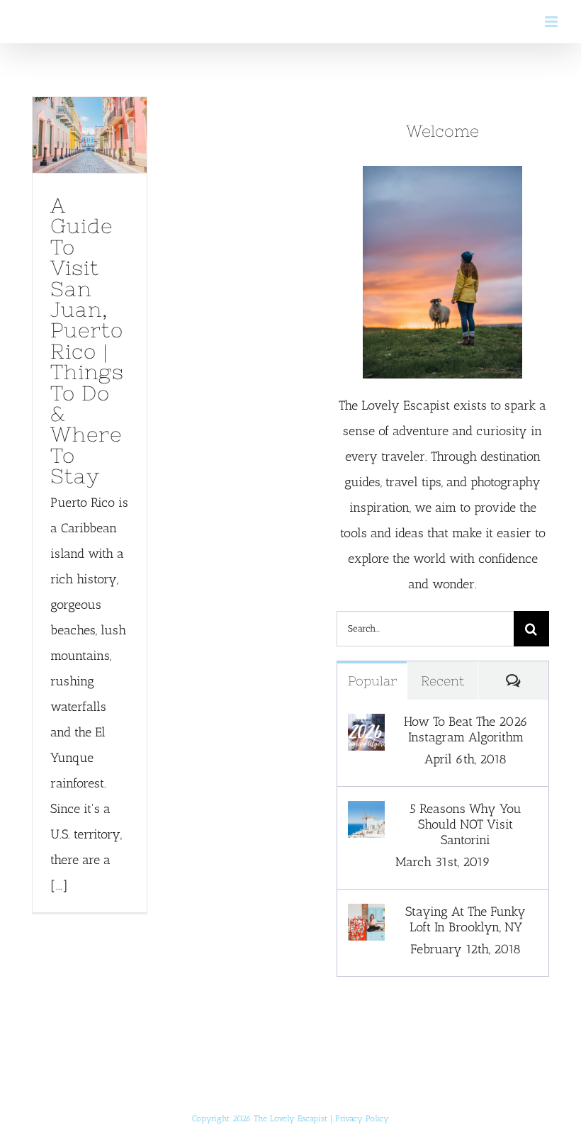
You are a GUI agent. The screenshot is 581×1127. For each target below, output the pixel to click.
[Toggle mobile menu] (552, 21)
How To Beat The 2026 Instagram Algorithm (466, 729)
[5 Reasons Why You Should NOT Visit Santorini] (366, 814)
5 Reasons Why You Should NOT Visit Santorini (465, 824)
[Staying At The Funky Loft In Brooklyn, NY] (366, 916)
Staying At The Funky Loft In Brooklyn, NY (465, 919)
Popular (372, 680)
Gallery (89, 156)
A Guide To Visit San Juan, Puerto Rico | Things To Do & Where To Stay (85, 114)
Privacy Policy (362, 1118)
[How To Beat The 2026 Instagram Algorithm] (366, 726)
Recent (442, 680)
